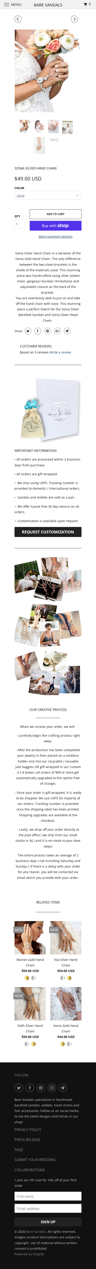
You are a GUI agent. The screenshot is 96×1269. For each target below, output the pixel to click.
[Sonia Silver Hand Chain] (48, 71)
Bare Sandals (36, 1231)
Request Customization (48, 532)
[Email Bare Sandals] (64, 1087)
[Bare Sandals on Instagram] (53, 1087)
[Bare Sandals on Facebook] (31, 1087)
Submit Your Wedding (35, 1159)
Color (19, 188)
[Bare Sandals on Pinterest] (42, 1087)
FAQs (19, 1149)
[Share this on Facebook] (37, 331)
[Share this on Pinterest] (47, 331)
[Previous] (19, 19)
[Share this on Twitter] (27, 331)
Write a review (60, 352)
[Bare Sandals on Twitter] (20, 1087)
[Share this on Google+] (57, 331)
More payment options (56, 236)
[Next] (75, 19)
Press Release (27, 1139)
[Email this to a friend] (67, 331)
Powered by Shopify (29, 1254)
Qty (17, 216)
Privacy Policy (28, 1129)
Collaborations (30, 1169)
